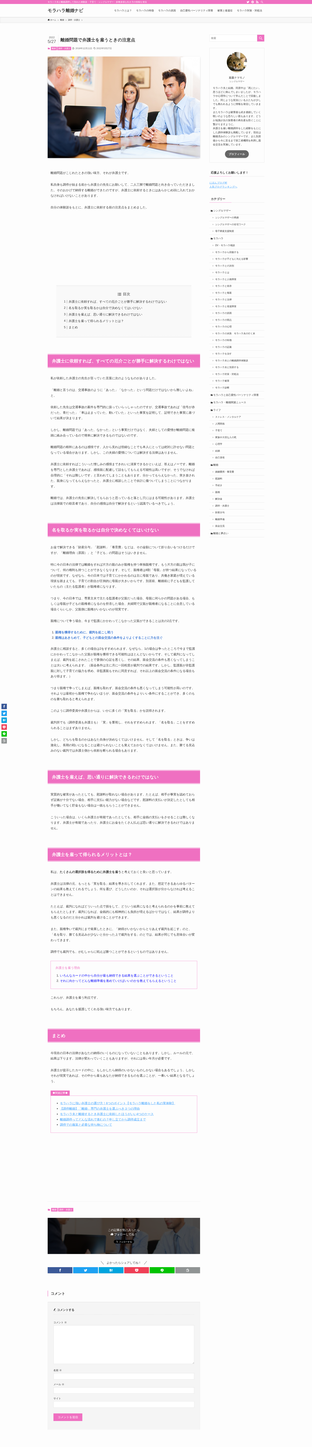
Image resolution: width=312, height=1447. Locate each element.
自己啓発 (220, 457)
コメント (60, 1322)
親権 (217, 492)
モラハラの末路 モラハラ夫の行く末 (235, 333)
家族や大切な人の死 (225, 437)
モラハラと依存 (223, 286)
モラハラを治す (223, 353)
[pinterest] (252, 2)
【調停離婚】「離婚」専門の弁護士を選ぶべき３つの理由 (100, 1108)
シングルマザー (222, 210)
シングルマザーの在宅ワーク (230, 224)
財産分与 (220, 512)
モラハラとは (222, 272)
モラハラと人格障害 (225, 279)
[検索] (262, 2)
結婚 (217, 451)
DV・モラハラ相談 (225, 245)
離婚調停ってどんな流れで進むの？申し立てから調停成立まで (103, 1119)
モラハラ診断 (222, 387)
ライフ (217, 409)
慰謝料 (218, 478)
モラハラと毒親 (223, 293)
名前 (57, 1370)
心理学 (218, 444)
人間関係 (220, 424)
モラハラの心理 (223, 326)
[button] (60, 1270)
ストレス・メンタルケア (228, 417)
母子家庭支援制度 (224, 231)
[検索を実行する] (260, 38)
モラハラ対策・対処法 (227, 374)
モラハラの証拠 (223, 347)
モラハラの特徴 (223, 340)
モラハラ (218, 238)
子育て (218, 430)
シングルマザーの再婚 (227, 217)
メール (58, 1384)
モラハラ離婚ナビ (65, 10)
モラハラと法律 (223, 299)
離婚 (54, 48)
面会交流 (220, 526)
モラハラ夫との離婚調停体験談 (231, 360)
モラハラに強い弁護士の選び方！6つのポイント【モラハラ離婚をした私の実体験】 (117, 1103)
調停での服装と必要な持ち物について (86, 1124)
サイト (57, 1398)
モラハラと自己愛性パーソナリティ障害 (236, 394)
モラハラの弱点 (223, 320)
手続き (218, 485)
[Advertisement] (124, 247)
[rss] (257, 2)
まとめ (73, 327)
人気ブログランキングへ (223, 186)
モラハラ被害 (222, 381)
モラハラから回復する (227, 252)
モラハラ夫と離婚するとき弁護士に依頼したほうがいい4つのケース (107, 1114)
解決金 (218, 499)
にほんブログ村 (218, 182)
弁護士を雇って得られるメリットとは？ (96, 321)
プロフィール (237, 154)
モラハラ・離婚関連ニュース (229, 402)
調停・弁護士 (64, 48)
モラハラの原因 (223, 313)
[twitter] (248, 2)
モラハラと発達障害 (225, 306)
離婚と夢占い (220, 533)
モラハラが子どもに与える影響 (231, 259)
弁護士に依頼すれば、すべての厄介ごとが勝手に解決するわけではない (118, 301)
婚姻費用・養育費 (224, 472)
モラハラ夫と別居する (227, 367)
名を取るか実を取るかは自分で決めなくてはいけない (105, 308)
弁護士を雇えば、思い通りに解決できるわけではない (105, 314)
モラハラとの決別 (224, 266)
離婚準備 (220, 519)
